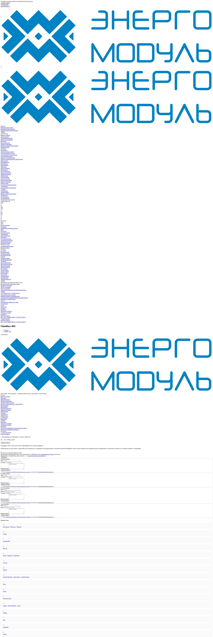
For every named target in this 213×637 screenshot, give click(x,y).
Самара (5, 605)
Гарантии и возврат (6, 311)
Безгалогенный (5, 252)
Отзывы (3, 308)
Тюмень (5, 613)
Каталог (3, 126)
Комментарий (5, 468)
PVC (2, 222)
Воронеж (19, 527)
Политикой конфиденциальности (45, 472)
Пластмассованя (5, 233)
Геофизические (5, 147)
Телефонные (4, 191)
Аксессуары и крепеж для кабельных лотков (13, 290)
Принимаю (4, 457)
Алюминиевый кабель (7, 246)
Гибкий (3, 257)
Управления (4, 195)
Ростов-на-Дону (7, 598)
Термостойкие (5, 192)
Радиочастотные (5, 179)
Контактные (4, 164)
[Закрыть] (211, 459)
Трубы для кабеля (6, 287)
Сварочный (4, 275)
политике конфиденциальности (37, 456)
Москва (5, 570)
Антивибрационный (6, 138)
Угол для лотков (5, 288)
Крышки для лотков (6, 285)
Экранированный (6, 279)
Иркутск (5, 548)
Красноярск (16, 555)
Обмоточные (4, 176)
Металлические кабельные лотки (10, 284)
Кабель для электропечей (8, 158)
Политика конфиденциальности (10, 429)
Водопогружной (5, 254)
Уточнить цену (5, 500)
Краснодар (10, 555)
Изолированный (5, 258)
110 (2, 207)
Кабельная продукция (7, 127)
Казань (4, 555)
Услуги (3, 301)
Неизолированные (6, 173)
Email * (3, 491)
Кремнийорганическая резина (9, 228)
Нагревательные (5, 171)
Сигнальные (4, 186)
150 (2, 209)
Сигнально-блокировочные (8, 185)
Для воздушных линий (7, 152)
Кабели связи (4, 183)
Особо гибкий (5, 272)
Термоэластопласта (6, 242)
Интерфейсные (5, 162)
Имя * (2, 460)
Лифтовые (4, 167)
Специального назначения (8, 188)
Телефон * (4, 462)
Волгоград (13, 527)
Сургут (19, 605)
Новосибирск (17, 577)
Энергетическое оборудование (9, 130)
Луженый (3, 261)
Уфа (4, 620)
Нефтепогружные (6, 174)
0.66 (2, 203)
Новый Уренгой (25, 577)
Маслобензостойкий (6, 264)
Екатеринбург (4, 4)
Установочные (5, 197)
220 (2, 213)
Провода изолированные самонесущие (12, 159)
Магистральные (5, 168)
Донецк (5, 534)
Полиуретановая (5, 236)
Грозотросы (4, 150)
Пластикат (4, 231)
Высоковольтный (5, 255)
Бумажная (3, 227)
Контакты (3, 314)
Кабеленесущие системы (8, 129)
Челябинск (5, 627)
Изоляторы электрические (8, 299)
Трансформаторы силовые (8, 295)
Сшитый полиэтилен (7, 240)
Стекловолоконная (6, 239)
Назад (2, 132)
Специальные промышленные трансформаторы (14, 298)
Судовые (3, 189)
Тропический (4, 278)
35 (1, 218)
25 (1, 215)
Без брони (3, 251)
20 (1, 212)
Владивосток (6, 527)
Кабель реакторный (6, 180)
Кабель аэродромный (7, 140)
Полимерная (4, 234)
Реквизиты (4, 307)
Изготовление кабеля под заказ (9, 302)
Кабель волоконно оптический (9, 146)
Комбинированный (6, 260)
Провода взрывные (6, 144)
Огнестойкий (4, 270)
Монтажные (4, 170)
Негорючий (4, 269)
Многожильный (5, 266)
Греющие (3, 149)
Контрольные (4, 165)
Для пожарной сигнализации (9, 155)
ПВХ (2, 230)
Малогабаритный (6, 263)
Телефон (3, 493)
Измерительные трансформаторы (10, 296)
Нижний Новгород (8, 577)
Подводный (4, 273)
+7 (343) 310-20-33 (6, 432)
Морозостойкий (5, 267)
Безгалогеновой (5, 225)
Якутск (5, 634)
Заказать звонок (5, 3)
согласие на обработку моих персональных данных (18, 472)
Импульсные (4, 161)
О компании (4, 304)
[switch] (1, 471)
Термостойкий (5, 276)
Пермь (4, 591)
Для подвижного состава (8, 153)
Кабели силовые (5, 135)
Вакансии (3, 310)
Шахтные (3, 141)
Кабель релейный (6, 182)
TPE (2, 224)
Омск (4, 584)
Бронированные (5, 143)
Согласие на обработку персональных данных (14, 428)
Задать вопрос (5, 515)
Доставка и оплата (6, 313)
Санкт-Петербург (12, 605)
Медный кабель (5, 248)
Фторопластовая (5, 243)
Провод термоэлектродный (8, 194)
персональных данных (47, 454)
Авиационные (5, 137)
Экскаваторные (5, 198)
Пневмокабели (5, 177)
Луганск (5, 562)
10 (1, 206)
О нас (2, 305)
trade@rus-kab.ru (5, 6)
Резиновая (3, 237)
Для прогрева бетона (6, 156)
